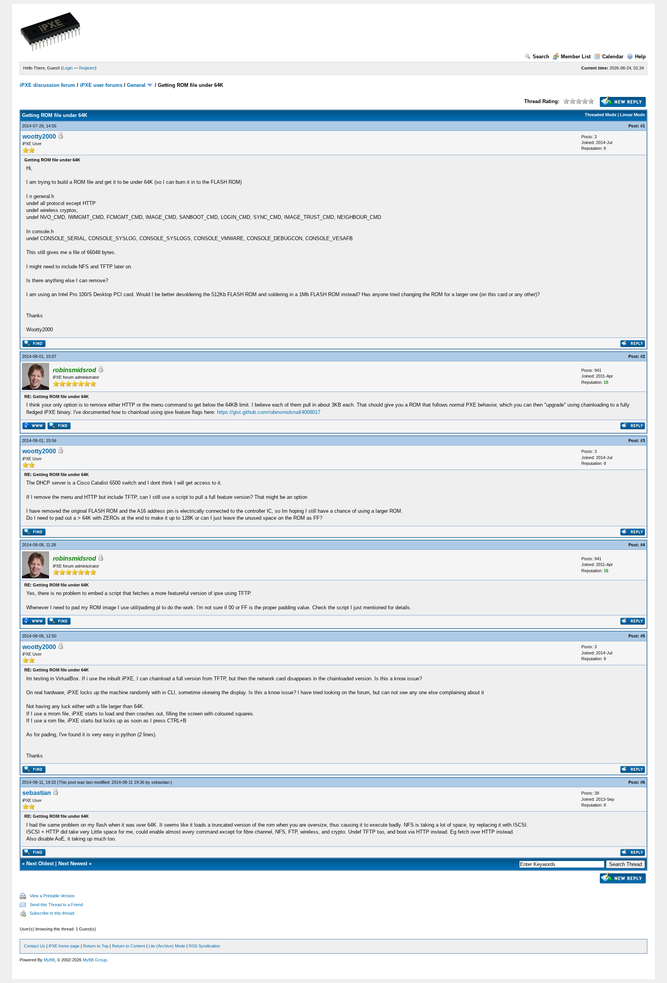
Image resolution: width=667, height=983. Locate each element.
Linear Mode (632, 114)
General (136, 85)
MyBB (49, 960)
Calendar (612, 56)
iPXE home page (64, 946)
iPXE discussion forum (47, 85)
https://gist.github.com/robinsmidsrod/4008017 (268, 412)
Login (68, 68)
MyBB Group (95, 960)
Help (640, 56)
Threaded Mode (600, 114)
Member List (576, 56)
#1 (642, 126)
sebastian (160, 782)
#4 (642, 544)
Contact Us (34, 946)
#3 (642, 440)
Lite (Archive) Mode (167, 946)
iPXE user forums (101, 85)
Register (87, 68)
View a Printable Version (52, 895)
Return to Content (128, 946)
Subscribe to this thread (52, 913)
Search (541, 56)
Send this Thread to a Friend (56, 904)
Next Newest (72, 863)
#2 (642, 356)
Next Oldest (40, 863)
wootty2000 (39, 136)
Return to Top (95, 946)
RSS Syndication (204, 946)
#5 (642, 636)
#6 (642, 782)
